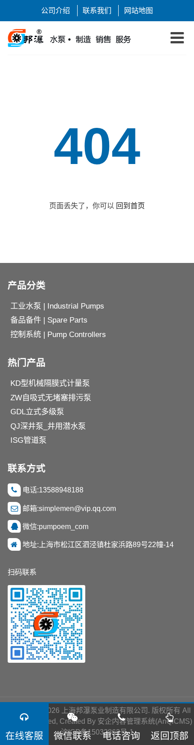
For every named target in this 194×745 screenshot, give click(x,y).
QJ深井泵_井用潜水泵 (48, 426)
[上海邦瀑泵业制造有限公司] (73, 38)
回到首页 (130, 205)
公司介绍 (55, 10)
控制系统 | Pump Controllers (58, 334)
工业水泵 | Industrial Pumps (57, 305)
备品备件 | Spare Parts (49, 319)
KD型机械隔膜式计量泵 (50, 383)
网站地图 (138, 10)
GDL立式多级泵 (37, 411)
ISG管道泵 (28, 440)
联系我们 (97, 10)
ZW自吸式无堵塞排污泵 (50, 397)
